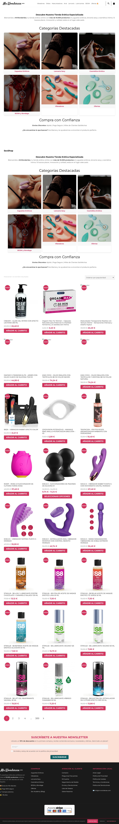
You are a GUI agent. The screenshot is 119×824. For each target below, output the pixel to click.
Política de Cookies (99, 779)
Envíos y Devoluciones (69, 785)
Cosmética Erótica (37, 782)
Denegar (102, 821)
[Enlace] (14, 3)
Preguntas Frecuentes (70, 776)
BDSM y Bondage (37, 785)
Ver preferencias (111, 821)
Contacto (65, 773)
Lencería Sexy (36, 779)
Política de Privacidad (100, 776)
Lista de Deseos (67, 788)
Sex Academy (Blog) (38, 791)
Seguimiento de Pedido (70, 782)
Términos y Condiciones (101, 782)
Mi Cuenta (65, 779)
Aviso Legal (97, 773)
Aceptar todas (93, 821)
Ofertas (33, 788)
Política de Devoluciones (101, 785)
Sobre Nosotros (67, 791)
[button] (108, 3)
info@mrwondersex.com (103, 790)
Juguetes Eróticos (37, 773)
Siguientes (43, 718)
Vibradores (34, 776)
